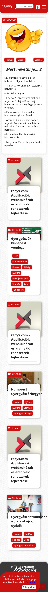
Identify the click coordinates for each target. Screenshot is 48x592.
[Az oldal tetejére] (42, 586)
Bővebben (31, 582)
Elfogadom (29, 587)
